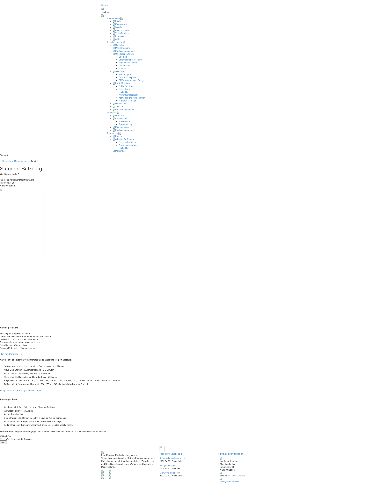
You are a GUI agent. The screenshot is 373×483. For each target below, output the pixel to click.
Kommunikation (122, 127)
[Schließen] (6, 436)
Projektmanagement (124, 109)
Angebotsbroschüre (128, 62)
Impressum (120, 36)
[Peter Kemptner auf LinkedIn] (110, 477)
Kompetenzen (121, 24)
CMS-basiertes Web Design (131, 80)
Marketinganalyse (123, 47)
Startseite (6, 160)
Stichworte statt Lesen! (170, 472)
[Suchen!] (186, 15)
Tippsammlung (125, 124)
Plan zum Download (9, 353)
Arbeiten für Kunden (124, 138)
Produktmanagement (125, 50)
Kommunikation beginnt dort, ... (174, 458)
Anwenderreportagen (128, 94)
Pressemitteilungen (127, 142)
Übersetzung (121, 103)
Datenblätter (124, 65)
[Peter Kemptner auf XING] (102, 477)
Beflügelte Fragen (168, 465)
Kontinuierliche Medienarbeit (132, 97)
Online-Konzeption (127, 77)
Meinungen (120, 150)
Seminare (119, 106)
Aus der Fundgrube (171, 453)
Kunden (118, 136)
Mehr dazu (38, 439)
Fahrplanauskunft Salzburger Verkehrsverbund (21, 390)
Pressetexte (124, 88)
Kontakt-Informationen (230, 453)
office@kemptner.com (230, 481)
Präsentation (121, 118)
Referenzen (112, 133)
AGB (117, 38)
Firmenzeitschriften (127, 100)
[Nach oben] (162, 447)
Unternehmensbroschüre (130, 59)
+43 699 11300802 (237, 475)
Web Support (121, 71)
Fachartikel (124, 91)
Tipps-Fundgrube (123, 33)
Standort (119, 27)
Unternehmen (113, 18)
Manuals (123, 68)
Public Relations (122, 83)
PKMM (118, 21)
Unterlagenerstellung (124, 53)
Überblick (119, 44)
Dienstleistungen (115, 42)
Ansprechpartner (123, 30)
